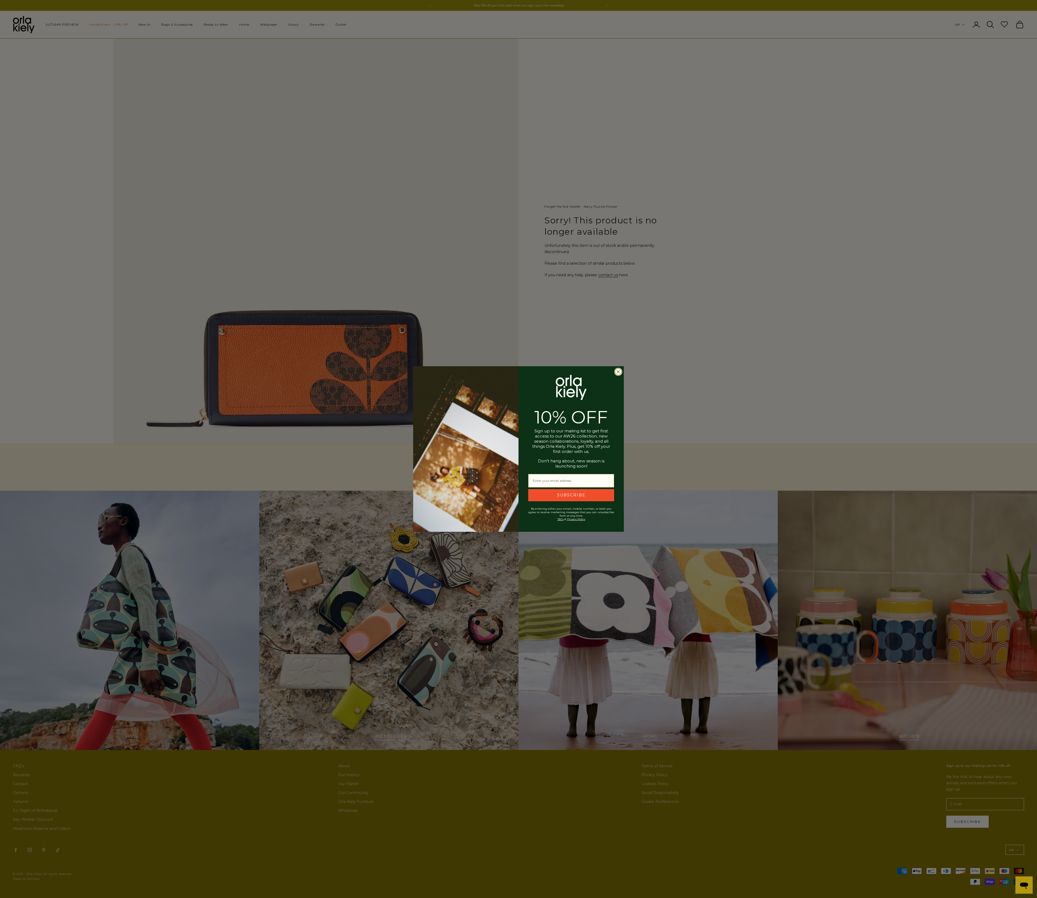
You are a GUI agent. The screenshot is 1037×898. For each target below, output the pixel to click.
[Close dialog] (618, 371)
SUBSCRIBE (571, 495)
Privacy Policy (576, 519)
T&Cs (560, 519)
